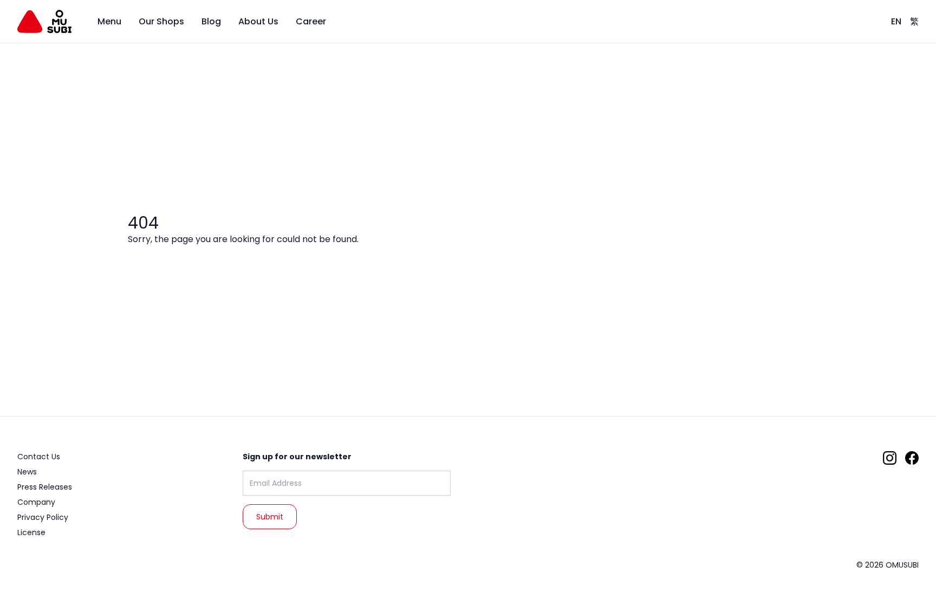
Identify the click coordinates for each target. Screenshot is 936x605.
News (27, 471)
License (31, 532)
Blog (211, 21)
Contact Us (38, 456)
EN (896, 21)
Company (36, 502)
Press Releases (44, 487)
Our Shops (161, 21)
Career (311, 21)
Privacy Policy (42, 517)
